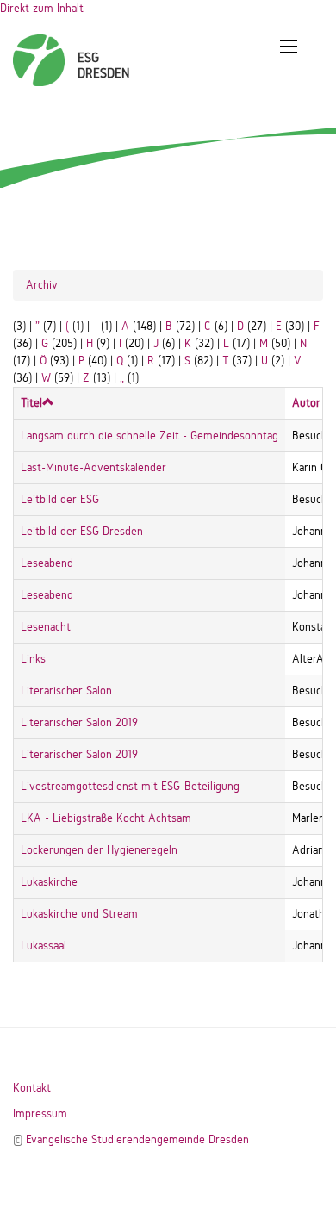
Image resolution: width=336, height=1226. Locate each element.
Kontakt (32, 1087)
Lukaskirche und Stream (79, 913)
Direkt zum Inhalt (42, 8)
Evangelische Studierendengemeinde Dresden (137, 1139)
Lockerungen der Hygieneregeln (99, 849)
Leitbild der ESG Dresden (82, 531)
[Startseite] (39, 52)
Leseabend (47, 563)
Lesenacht (46, 626)
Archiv (42, 284)
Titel (31, 402)
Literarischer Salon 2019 (79, 722)
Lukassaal (43, 945)
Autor (306, 402)
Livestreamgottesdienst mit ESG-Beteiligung (130, 786)
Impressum (40, 1113)
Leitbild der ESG (60, 499)
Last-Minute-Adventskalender (93, 467)
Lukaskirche (49, 881)
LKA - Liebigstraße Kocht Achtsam (106, 818)
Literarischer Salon (66, 690)
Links (33, 658)
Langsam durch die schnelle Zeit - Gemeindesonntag (149, 435)
